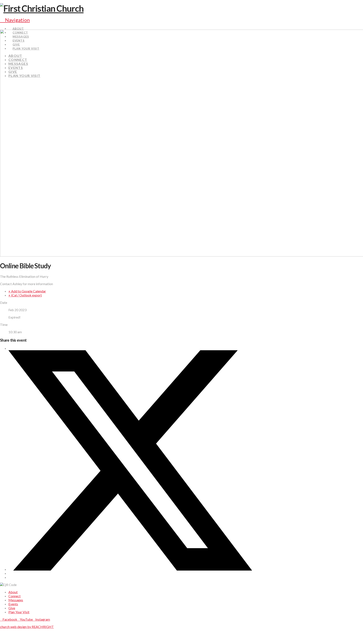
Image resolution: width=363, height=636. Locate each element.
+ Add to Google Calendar (27, 291)
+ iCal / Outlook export (25, 295)
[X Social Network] (130, 569)
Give (11, 608)
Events (13, 604)
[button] (15, 20)
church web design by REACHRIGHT (27, 627)
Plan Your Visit (18, 612)
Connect (14, 596)
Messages (15, 600)
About (13, 592)
